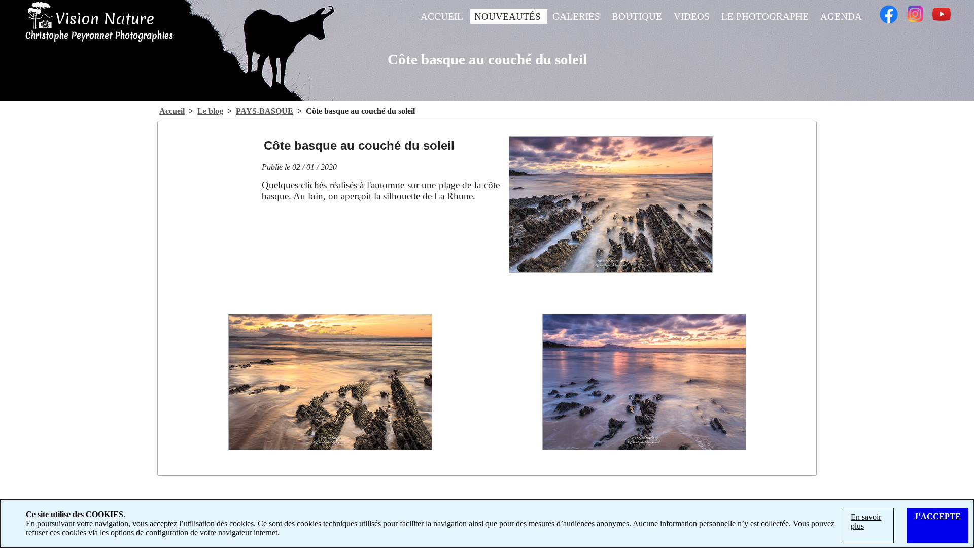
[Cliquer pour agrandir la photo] (611, 204)
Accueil (172, 111)
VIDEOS (693, 16)
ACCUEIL (443, 16)
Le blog (210, 111)
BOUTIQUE (638, 16)
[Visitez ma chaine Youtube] (941, 9)
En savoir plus (866, 521)
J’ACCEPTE (937, 516)
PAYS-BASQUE (264, 111)
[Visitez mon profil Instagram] (915, 9)
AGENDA (841, 16)
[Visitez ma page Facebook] (889, 9)
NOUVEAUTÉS (508, 16)
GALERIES (577, 16)
